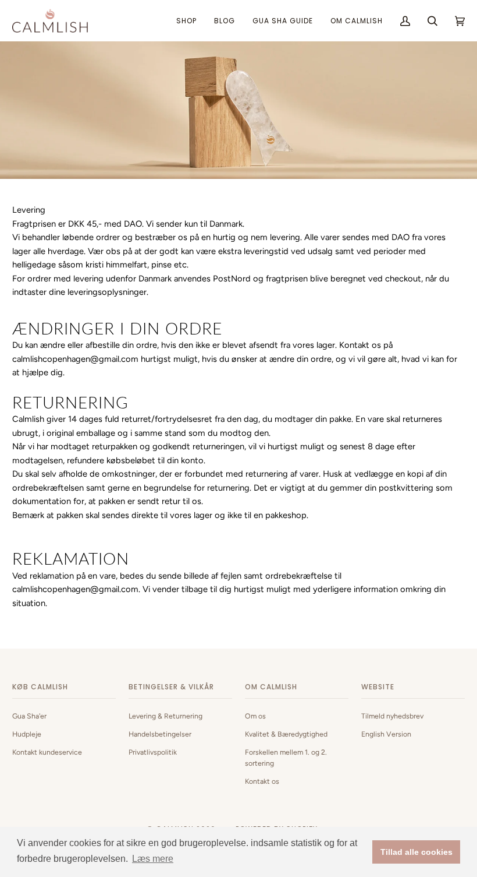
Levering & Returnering (165, 716)
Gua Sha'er (29, 716)
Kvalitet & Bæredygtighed (286, 734)
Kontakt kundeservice (47, 752)
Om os (255, 716)
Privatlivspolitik (153, 752)
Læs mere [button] (152, 859)
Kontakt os (262, 781)
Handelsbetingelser (160, 734)
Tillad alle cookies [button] (416, 852)
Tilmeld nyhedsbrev (392, 716)
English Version (386, 734)
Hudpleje (26, 734)
